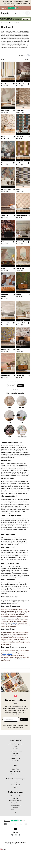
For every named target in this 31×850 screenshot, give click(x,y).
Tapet (15, 746)
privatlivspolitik (12, 727)
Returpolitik (15, 807)
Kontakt (15, 787)
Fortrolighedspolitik (15, 805)
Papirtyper (15, 798)
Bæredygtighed (15, 785)
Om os (15, 782)
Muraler (15, 748)
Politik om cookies (15, 810)
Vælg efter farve (15, 758)
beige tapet (11, 47)
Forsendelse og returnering (15, 800)
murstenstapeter (17, 42)
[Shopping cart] (23, 13)
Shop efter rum (15, 756)
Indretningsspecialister (15, 771)
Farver (11, 22)
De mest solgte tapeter (15, 751)
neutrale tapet (18, 47)
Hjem (2, 22)
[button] (19, 13)
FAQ (15, 812)
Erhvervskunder (15, 774)
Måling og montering (15, 796)
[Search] (16, 13)
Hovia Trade (15, 769)
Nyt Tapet (15, 753)
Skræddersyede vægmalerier (15, 744)
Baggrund (7, 22)
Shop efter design (15, 760)
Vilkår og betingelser (15, 803)
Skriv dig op (24, 719)
